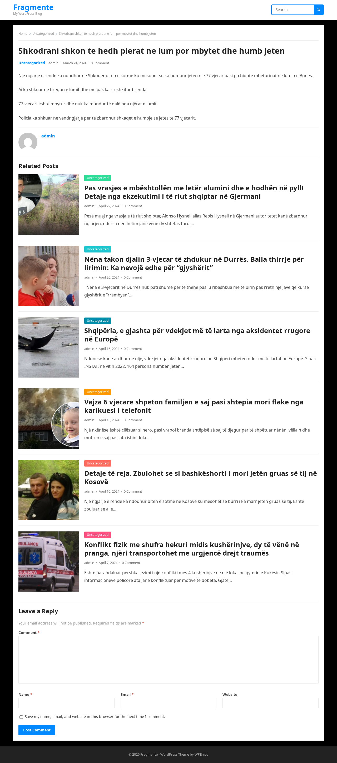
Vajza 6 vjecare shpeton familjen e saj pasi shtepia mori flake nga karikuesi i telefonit (193, 406)
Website (229, 694)
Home (22, 33)
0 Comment (100, 63)
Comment (29, 632)
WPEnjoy (202, 754)
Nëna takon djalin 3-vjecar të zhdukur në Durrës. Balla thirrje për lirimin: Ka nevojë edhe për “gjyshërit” (194, 263)
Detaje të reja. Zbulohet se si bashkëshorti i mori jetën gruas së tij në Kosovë (200, 477)
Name (25, 694)
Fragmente (33, 7)
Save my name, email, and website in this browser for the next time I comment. (95, 716)
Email (127, 694)
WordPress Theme (174, 754)
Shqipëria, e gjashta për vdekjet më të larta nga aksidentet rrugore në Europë (197, 335)
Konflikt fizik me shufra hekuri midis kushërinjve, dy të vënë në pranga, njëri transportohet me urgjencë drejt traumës (191, 549)
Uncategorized (43, 33)
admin (53, 63)
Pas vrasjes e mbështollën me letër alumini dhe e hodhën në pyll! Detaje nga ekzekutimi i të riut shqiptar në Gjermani (193, 192)
